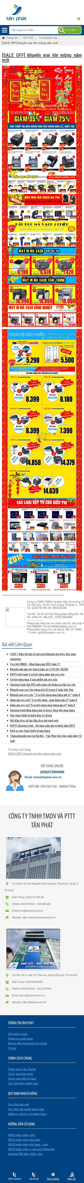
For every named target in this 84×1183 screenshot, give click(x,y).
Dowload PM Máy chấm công (25, 1154)
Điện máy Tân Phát (23, 15)
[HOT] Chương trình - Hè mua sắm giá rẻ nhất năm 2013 (42, 725)
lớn (40, 753)
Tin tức (12, 1048)
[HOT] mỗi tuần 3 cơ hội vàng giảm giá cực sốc (37, 674)
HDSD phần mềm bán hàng (24, 1139)
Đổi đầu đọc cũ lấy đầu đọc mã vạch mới (34, 720)
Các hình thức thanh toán (23, 1083)
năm (52, 753)
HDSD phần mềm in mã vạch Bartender (31, 1149)
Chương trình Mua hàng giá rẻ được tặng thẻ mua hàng (42, 710)
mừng (46, 753)
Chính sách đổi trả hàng (22, 1078)
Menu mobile (4, 30)
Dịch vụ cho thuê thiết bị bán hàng (30, 731)
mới (58, 753)
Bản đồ (72, 1178)
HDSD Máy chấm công (21, 1135)
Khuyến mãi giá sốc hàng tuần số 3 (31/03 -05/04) (39, 669)
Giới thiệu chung (18, 1034)
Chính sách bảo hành (20, 1074)
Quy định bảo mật (18, 1104)
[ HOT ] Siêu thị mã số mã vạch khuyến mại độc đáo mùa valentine (43, 657)
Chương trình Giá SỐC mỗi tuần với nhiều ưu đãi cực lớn (42, 684)
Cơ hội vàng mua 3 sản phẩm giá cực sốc (33, 679)
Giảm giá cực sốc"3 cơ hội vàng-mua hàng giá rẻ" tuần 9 (42, 705)
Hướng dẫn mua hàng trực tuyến (27, 1043)
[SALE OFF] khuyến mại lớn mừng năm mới (42, 58)
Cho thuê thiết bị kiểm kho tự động (31, 715)
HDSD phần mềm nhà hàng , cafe (28, 1144)
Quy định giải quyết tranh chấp (26, 1109)
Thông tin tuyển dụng (20, 1038)
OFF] (20, 753)
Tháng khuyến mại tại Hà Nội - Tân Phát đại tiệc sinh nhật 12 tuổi (46, 738)
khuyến (27, 753)
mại (35, 753)
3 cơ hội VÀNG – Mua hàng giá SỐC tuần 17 (35, 664)
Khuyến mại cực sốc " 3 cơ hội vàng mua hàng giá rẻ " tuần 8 (45, 695)
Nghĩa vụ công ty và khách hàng (27, 1114)
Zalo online (53, 1178)
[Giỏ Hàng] (80, 19)
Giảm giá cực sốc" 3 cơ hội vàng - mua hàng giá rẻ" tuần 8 (43, 700)
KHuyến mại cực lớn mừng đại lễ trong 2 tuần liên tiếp (41, 690)
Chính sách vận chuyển (22, 1069)
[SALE (12, 753)
